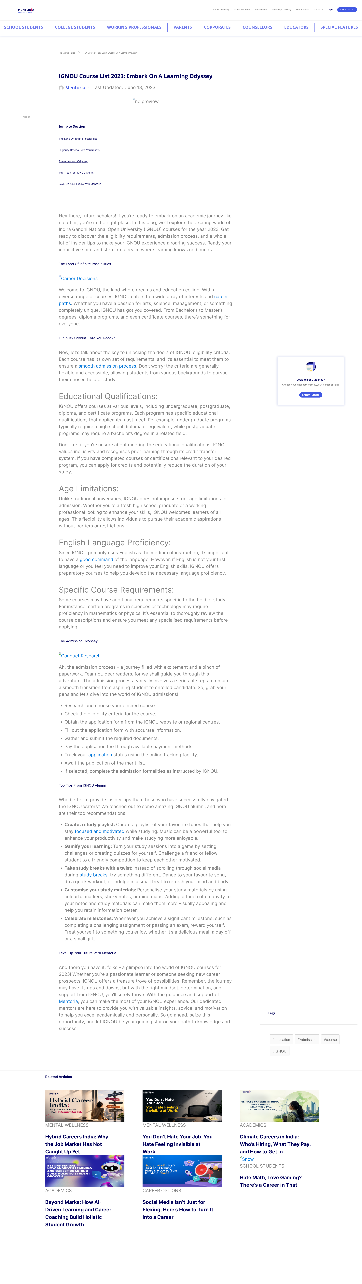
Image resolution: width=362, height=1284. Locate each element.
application (100, 754)
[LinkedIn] (23, 133)
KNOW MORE (311, 395)
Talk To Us (318, 9)
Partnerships (261, 9)
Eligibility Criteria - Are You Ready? (79, 150)
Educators (296, 27)
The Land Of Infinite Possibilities (78, 138)
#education (281, 1040)
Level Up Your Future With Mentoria (80, 183)
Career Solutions (242, 9)
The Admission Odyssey (73, 161)
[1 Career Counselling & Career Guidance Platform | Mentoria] (26, 9)
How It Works (302, 9)
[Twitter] (23, 141)
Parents (183, 27)
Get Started (347, 9)
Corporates (217, 27)
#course (330, 1040)
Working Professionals (134, 27)
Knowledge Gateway (281, 9)
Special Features (339, 27)
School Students (23, 27)
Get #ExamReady (221, 9)
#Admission (307, 1040)
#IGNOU (279, 1051)
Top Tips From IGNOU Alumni (76, 172)
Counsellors (257, 27)
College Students (75, 27)
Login (330, 9)
